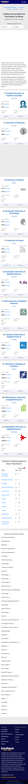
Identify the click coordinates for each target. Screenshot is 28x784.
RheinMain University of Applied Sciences (14, 428)
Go (25, 26)
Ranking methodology (8, 777)
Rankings (20, 116)
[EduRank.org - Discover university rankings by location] (5, 1)
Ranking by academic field (14, 23)
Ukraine (17, 737)
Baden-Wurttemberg (7, 487)
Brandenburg (5, 514)
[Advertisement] (14, 47)
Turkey (17, 742)
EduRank (21, 19)
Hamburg (4, 506)
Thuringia (4, 483)
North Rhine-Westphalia (4, 730)
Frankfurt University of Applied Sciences (14, 335)
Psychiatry (21, 7)
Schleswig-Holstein (7, 518)
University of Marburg (14, 122)
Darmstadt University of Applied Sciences (14, 272)
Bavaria (4, 498)
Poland (17, 729)
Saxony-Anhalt (5, 495)
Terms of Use (9, 783)
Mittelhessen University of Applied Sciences (14, 398)
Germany (15, 9)
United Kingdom (19, 734)
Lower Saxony (5, 491)
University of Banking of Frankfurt (14, 365)
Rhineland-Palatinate (7, 479)
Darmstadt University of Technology (14, 212)
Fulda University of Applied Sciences (14, 302)
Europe (9, 9)
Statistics (6, 116)
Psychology (7, 7)
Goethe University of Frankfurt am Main (14, 94)
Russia (17, 739)
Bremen (4, 502)
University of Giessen (14, 180)
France (17, 732)
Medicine (14, 7)
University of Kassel (14, 240)
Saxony (3, 510)
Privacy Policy (18, 783)
